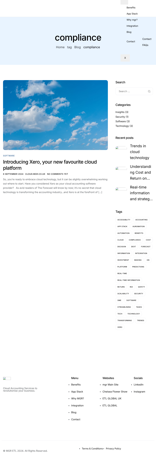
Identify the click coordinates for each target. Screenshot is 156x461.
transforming (124, 320)
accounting (141, 220)
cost (148, 240)
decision (121, 247)
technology (134, 314)
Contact (131, 41)
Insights (119, 112)
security (138, 294)
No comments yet (57, 174)
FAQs (145, 45)
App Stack (132, 13)
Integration (132, 25)
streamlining (124, 307)
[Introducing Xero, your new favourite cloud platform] (55, 115)
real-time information (128, 280)
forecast (146, 247)
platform (122, 267)
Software (9, 156)
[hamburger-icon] (124, 2)
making (138, 260)
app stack (122, 226)
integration (141, 253)
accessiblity (123, 220)
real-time (122, 273)
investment (123, 260)
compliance (135, 240)
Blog (129, 32)
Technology (122, 125)
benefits (139, 233)
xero (119, 327)
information (123, 253)
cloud (120, 240)
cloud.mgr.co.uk (35, 174)
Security (120, 116)
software (131, 300)
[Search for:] (134, 91)
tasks (139, 307)
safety (141, 287)
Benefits (131, 7)
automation (123, 233)
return (121, 287)
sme (119, 300)
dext (133, 247)
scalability (123, 294)
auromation (139, 226)
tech (119, 314)
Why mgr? (132, 19)
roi (131, 287)
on (148, 260)
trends (140, 320)
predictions (138, 267)
